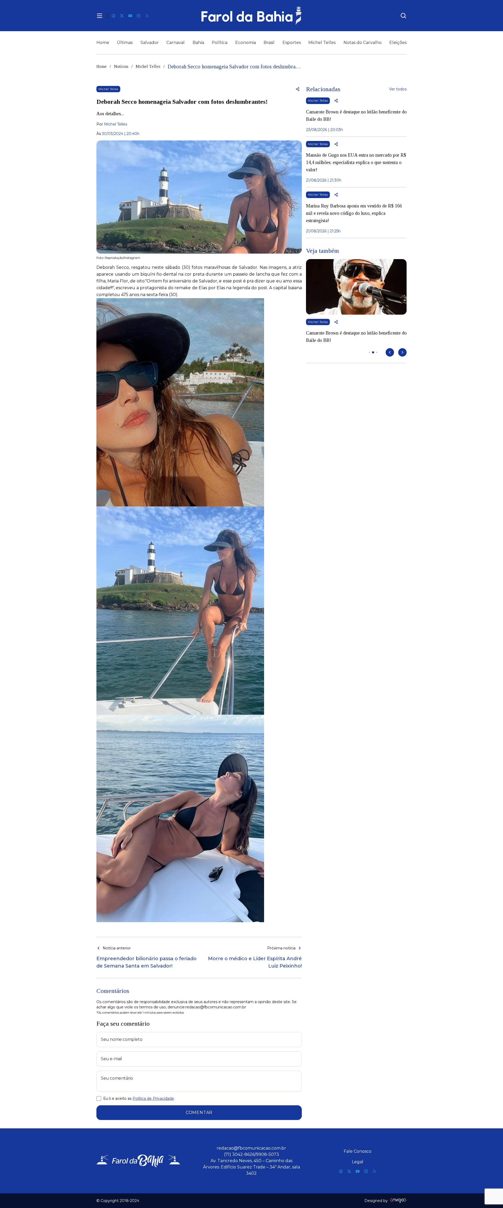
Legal (357, 1161)
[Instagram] (138, 16)
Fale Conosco (357, 1151)
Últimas (125, 42)
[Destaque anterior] (390, 352)
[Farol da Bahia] (251, 15)
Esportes (291, 42)
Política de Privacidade (153, 1098)
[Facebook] (113, 16)
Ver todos (398, 89)
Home (102, 42)
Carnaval (175, 42)
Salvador (149, 42)
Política (219, 42)
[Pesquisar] (403, 16)
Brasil (269, 42)
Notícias (121, 66)
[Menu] (99, 16)
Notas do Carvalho (362, 42)
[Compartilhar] (297, 89)
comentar (199, 1112)
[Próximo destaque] (402, 352)
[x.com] (122, 16)
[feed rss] (147, 16)
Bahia (198, 42)
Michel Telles (322, 42)
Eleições (398, 42)
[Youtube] (130, 16)
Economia (245, 42)
